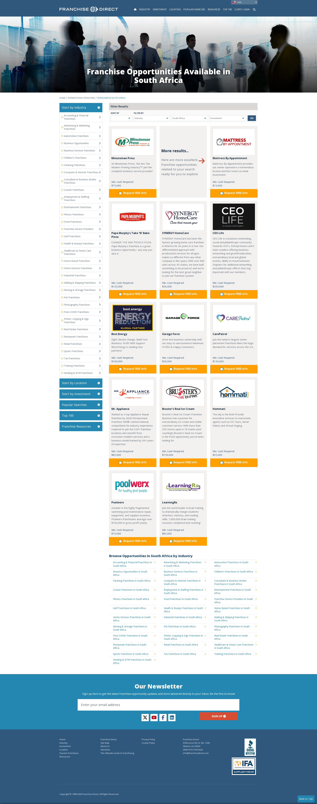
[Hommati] (234, 392)
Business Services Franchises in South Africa (180, 573)
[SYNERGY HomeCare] (183, 217)
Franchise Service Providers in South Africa (233, 600)
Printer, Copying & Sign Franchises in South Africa (183, 637)
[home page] (88, 9)
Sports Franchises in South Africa (130, 653)
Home (62, 98)
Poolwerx (117, 502)
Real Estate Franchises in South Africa (231, 637)
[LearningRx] (183, 486)
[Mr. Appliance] (133, 392)
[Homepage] (135, 9)
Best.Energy (119, 334)
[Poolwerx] (133, 486)
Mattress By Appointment (230, 158)
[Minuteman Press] (133, 142)
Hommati (219, 409)
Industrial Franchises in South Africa (183, 617)
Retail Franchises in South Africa (181, 644)
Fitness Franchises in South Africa (131, 599)
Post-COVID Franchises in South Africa (130, 637)
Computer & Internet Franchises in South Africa (182, 582)
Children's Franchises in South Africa (233, 571)
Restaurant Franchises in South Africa (129, 646)
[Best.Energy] (133, 318)
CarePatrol (220, 334)
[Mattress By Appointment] (234, 142)
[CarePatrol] (234, 318)
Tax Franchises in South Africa (180, 653)
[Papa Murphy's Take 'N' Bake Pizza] (133, 217)
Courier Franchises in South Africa (131, 589)
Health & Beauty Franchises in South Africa (183, 610)
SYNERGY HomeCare (175, 233)
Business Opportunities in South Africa (130, 573)
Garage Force (171, 334)
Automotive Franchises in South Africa (231, 564)
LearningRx (169, 502)
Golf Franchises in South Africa (129, 608)
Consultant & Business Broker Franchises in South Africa (230, 582)
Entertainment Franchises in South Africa (232, 591)
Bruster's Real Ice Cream (178, 409)
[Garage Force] (183, 318)
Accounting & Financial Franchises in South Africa (132, 564)
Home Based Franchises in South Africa (232, 610)
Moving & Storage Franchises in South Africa (130, 628)
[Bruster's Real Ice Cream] (183, 392)
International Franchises (81, 98)
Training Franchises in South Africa (232, 653)
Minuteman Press (123, 158)
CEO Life (218, 233)
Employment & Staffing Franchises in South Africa (183, 591)
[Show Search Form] (254, 9)
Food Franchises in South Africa (181, 599)
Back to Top (306, 798)
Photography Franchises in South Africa (232, 628)
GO (252, 118)
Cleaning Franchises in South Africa (131, 580)
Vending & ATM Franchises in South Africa (132, 661)
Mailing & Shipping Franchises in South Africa (231, 619)
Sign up (217, 716)
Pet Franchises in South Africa (180, 626)
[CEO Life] (234, 217)
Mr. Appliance (120, 409)
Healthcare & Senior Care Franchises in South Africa (233, 646)
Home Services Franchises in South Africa (132, 619)
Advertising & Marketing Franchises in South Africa (182, 564)
